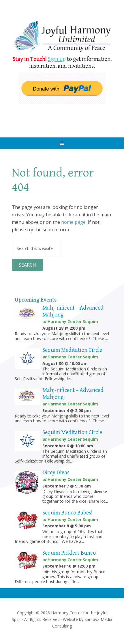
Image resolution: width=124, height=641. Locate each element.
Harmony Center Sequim (62, 36)
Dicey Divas (55, 472)
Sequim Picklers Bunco (69, 553)
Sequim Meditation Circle (72, 350)
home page (73, 222)
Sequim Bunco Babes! (67, 513)
